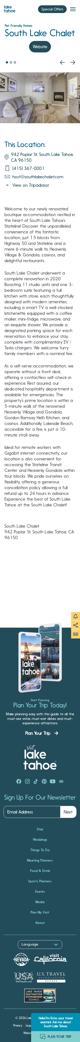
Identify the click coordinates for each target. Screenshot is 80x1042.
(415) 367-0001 (28, 168)
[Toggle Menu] (73, 9)
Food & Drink (40, 871)
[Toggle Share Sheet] (75, 625)
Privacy (17, 1025)
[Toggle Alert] (75, 616)
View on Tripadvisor (30, 185)
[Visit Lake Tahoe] (10, 7)
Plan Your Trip (37, 733)
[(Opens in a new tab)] (19, 782)
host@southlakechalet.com (37, 176)
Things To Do (40, 850)
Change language (16, 951)
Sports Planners (40, 881)
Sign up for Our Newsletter (40, 797)
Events (40, 891)
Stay (40, 829)
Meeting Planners (40, 860)
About (40, 923)
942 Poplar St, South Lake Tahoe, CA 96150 (42, 157)
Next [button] (68, 812)
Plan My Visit (40, 912)
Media (40, 902)
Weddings (40, 839)
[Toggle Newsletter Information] (75, 634)
